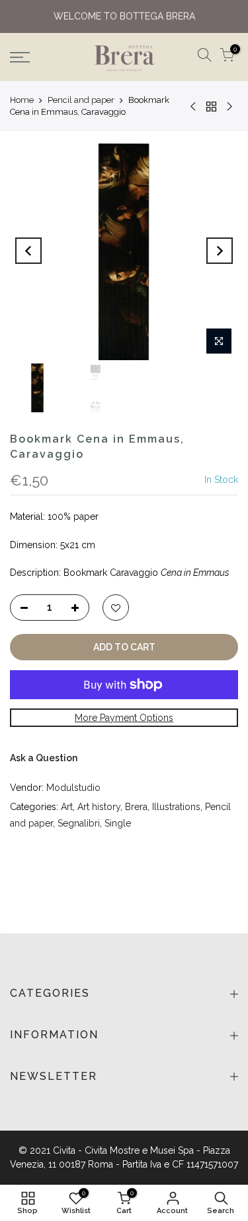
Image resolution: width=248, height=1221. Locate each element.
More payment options (124, 717)
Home (22, 100)
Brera (136, 806)
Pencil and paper (81, 100)
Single (117, 823)
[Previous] (28, 250)
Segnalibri (79, 823)
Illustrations (176, 806)
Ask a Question (43, 758)
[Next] (219, 250)
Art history (98, 806)
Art (67, 806)
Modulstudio (73, 787)
